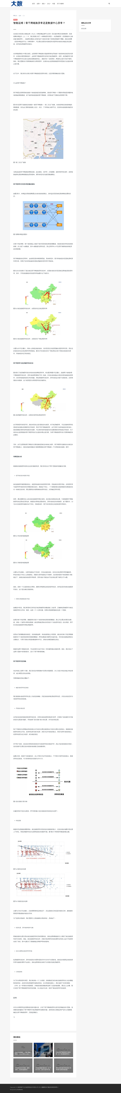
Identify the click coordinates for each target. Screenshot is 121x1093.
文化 (48, 3)
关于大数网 (60, 3)
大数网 (43, 1087)
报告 (43, 3)
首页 (33, 3)
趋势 (38, 3)
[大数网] (19, 3)
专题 (53, 3)
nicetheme (20, 1089)
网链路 (15, 19)
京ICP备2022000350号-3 (51, 1087)
